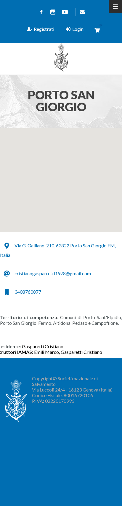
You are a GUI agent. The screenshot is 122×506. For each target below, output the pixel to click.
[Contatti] (81, 12)
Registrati (44, 29)
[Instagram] (53, 12)
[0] (97, 30)
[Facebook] (41, 12)
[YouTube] (65, 12)
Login (78, 29)
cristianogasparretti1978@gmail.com (53, 273)
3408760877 (28, 292)
